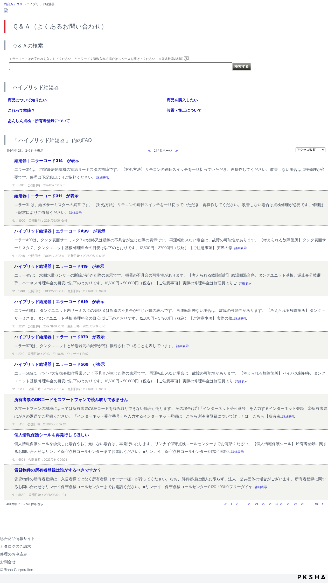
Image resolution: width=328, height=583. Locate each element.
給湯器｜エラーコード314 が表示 (46, 160)
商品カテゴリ (13, 4)
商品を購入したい (182, 100)
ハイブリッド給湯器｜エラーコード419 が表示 (59, 266)
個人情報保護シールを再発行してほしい (51, 434)
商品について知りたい (27, 100)
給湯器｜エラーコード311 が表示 (46, 195)
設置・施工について (184, 110)
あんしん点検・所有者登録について (39, 120)
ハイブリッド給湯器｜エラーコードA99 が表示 (59, 231)
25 (281, 503)
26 (288, 503)
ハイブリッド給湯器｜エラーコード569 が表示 (59, 364)
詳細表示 (102, 177)
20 (249, 503)
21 (256, 503)
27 (295, 503)
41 (323, 503)
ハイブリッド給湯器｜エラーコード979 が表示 (59, 336)
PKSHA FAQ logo (311, 577)
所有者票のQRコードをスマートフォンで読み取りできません (71, 399)
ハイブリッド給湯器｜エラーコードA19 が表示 (59, 301)
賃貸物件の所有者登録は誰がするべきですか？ (57, 470)
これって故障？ (21, 110)
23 (270, 503)
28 (302, 503)
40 (316, 503)
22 (263, 503)
